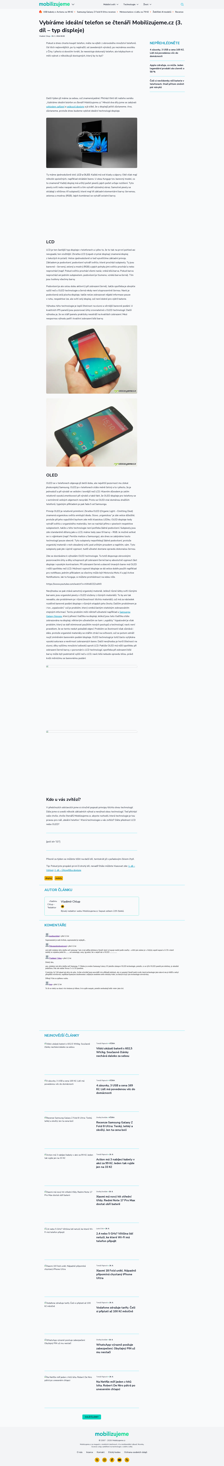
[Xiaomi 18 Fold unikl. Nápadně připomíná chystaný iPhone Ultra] (68, 1278)
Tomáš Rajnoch (102, 1043)
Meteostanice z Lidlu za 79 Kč (134, 12)
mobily (59, 878)
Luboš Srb (100, 1229)
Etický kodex (114, 1452)
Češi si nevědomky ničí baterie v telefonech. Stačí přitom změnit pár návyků (167, 84)
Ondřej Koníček (101, 1117)
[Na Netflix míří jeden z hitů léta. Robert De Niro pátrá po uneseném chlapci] (68, 1389)
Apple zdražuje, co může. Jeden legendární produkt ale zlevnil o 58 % (167, 68)
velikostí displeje (75, 106)
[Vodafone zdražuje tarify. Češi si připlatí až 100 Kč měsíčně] (68, 1315)
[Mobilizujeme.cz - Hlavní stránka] (54, 4)
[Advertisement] (91, 77)
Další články (91, 1417)
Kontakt (101, 1452)
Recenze (179, 12)
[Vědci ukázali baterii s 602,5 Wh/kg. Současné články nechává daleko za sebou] (68, 1056)
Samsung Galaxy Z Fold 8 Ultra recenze (96, 12)
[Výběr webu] (73, 4)
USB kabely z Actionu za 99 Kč (58, 12)
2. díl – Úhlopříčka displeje (67, 870)
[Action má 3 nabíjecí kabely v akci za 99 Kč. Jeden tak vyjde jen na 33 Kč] (68, 1167)
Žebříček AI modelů (162, 12)
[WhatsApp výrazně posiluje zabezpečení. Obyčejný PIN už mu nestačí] (68, 1352)
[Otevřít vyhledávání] (182, 4)
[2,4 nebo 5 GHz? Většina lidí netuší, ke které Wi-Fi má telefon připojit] (68, 1241)
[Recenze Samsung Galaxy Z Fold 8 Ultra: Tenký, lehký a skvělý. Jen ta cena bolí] (68, 1130)
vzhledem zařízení (55, 106)
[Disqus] (112, 961)
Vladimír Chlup (44, 36)
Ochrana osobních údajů (135, 1452)
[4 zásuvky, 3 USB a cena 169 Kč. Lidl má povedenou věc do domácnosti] (68, 1093)
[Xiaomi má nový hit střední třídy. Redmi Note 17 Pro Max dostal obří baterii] (68, 1204)
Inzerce (89, 1452)
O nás (79, 1452)
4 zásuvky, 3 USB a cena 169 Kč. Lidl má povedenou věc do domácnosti (167, 53)
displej (48, 878)
